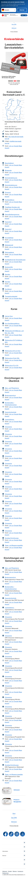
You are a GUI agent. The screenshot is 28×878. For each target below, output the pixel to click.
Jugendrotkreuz (9, 419)
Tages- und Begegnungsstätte (14, 545)
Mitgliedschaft (9, 245)
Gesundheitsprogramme (12, 214)
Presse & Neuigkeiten (17, 801)
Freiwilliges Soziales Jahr (12, 207)
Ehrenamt (8, 192)
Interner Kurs (9, 316)
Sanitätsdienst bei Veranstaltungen (15, 260)
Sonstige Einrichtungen (12, 538)
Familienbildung (9, 200)
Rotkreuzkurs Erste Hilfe (12, 358)
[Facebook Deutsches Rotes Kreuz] (5, 834)
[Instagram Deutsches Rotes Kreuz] (16, 834)
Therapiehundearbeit (11, 296)
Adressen (17, 790)
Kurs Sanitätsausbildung (12, 323)
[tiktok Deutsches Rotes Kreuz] (11, 834)
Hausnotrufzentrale (10, 412)
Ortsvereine (8, 427)
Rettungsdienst (9, 252)
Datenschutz (5, 873)
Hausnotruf (8, 222)
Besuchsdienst (9, 163)
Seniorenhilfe (9, 267)
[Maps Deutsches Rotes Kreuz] (22, 834)
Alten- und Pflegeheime (12, 388)
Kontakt (10, 871)
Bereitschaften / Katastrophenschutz (11, 404)
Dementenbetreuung (11, 178)
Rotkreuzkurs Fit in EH (11, 365)
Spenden (7, 274)
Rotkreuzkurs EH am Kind (12, 351)
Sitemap (15, 871)
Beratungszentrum (10, 395)
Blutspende (8, 170)
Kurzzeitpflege (9, 238)
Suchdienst (8, 289)
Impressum (20, 871)
